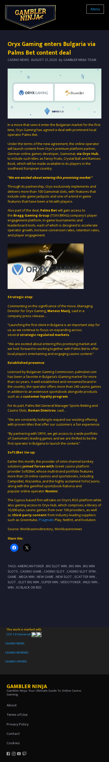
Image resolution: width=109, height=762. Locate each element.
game (12, 577)
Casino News (18, 60)
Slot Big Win (28, 582)
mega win (26, 577)
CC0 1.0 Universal (18, 634)
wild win (90, 582)
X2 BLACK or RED (29, 587)
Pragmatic (46, 519)
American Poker (30, 566)
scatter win (84, 577)
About (12, 705)
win (11, 587)
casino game (31, 571)
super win (49, 582)
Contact (13, 734)
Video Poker (70, 582)
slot (12, 582)
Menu (95, 9)
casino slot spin (81, 571)
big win (75, 566)
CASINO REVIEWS (16, 652)
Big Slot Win (56, 566)
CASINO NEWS (15, 643)
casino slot (54, 571)
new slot (64, 577)
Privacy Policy (18, 724)
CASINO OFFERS (16, 661)
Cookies (13, 743)
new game (45, 577)
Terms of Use (17, 714)
